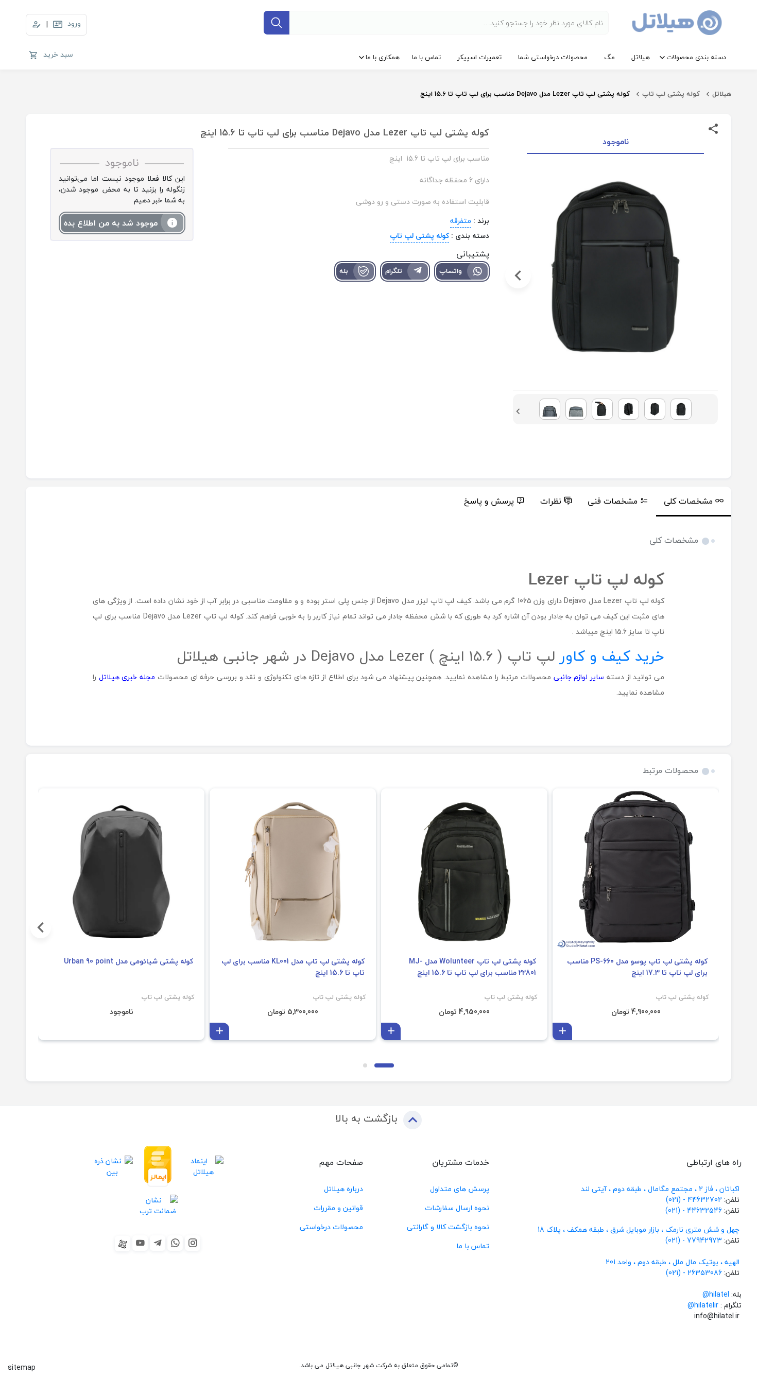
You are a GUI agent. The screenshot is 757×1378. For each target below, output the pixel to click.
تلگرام (393, 271)
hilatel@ (715, 1294)
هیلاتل (640, 57)
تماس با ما (426, 57)
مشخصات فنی (613, 501)
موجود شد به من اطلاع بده (111, 223)
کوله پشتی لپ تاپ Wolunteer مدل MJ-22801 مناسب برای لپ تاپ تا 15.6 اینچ (472, 967)
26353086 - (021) (694, 1272)
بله (343, 271)
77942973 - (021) (693, 1240)
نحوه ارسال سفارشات (457, 1207)
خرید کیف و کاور (612, 656)
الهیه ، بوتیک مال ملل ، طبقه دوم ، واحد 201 (672, 1261)
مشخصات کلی (688, 501)
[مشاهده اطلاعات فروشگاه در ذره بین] (112, 1167)
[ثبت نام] (36, 24)
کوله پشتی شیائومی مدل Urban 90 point (128, 961)
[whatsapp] (175, 1243)
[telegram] (157, 1243)
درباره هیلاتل (343, 1188)
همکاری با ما (383, 57)
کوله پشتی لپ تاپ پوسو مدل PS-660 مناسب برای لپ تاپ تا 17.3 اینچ (637, 967)
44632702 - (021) (694, 1199)
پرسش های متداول (459, 1188)
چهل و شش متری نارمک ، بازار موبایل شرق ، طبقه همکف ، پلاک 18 (640, 1229)
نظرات (550, 501)
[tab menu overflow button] (742, 501)
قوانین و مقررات (338, 1207)
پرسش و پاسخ (489, 501)
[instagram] (192, 1243)
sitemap (22, 1367)
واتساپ (450, 271)
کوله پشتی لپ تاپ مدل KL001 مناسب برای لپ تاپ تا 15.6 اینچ (293, 967)
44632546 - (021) (693, 1210)
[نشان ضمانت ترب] (157, 1205)
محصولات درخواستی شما (553, 57)
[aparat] (122, 1243)
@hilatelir (702, 1305)
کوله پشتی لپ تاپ (671, 93)
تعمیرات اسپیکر (479, 57)
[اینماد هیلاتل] (203, 1167)
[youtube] (140, 1243)
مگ (609, 57)
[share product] (713, 128)
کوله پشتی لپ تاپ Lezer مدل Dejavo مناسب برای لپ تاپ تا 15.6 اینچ (525, 93)
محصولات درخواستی (331, 1226)
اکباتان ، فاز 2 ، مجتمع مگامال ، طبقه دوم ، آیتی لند (660, 1188)
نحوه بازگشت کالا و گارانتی (448, 1226)
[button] (713, 275)
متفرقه (460, 220)
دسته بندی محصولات (696, 57)
